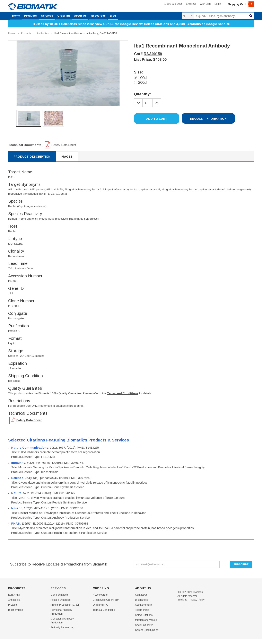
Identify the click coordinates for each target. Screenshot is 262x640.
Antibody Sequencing (62, 627)
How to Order (100, 594)
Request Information (208, 118)
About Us (80, 15)
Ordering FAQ (100, 604)
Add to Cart (156, 118)
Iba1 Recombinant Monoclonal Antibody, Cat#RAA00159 (85, 33)
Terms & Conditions (104, 609)
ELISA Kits (14, 594)
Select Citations (156, 24)
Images (67, 156)
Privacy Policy (196, 599)
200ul (142, 82)
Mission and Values (146, 620)
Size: (138, 72)
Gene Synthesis (59, 594)
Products (30, 15)
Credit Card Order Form (106, 599)
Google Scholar (217, 24)
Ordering (63, 15)
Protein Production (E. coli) (65, 604)
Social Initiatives (144, 625)
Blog (113, 15)
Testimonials (142, 609)
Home (16, 15)
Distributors (141, 599)
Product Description (32, 156)
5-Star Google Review (126, 24)
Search (251, 15)
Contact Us (141, 594)
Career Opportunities (146, 630)
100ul (142, 78)
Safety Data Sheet (64, 145)
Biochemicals (15, 609)
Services (47, 15)
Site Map (182, 599)
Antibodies (43, 33)
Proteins (12, 604)
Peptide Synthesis (60, 599)
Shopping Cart (240, 4)
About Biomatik (143, 604)
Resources (98, 15)
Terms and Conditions (122, 393)
